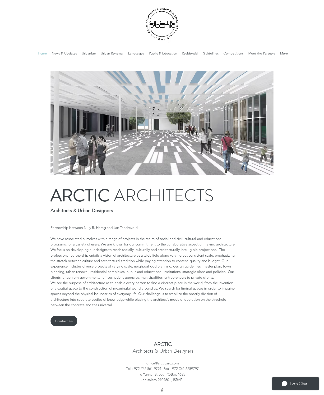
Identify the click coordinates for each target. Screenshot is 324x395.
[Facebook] (162, 390)
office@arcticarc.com (162, 363)
